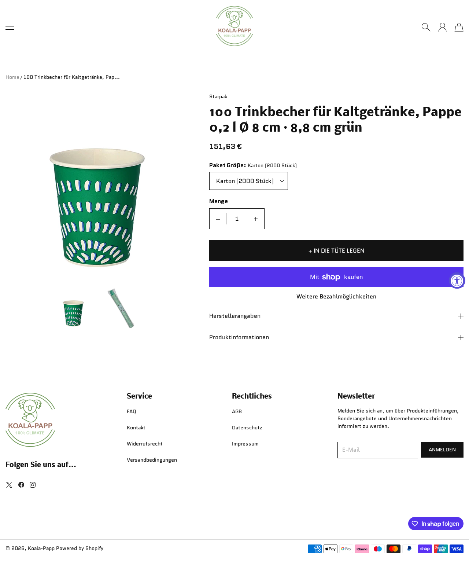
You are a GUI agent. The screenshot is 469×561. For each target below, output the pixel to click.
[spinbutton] (237, 218)
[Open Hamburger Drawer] (9, 26)
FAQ (131, 411)
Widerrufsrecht (145, 443)
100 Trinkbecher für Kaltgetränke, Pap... (71, 77)
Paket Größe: (227, 165)
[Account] (442, 27)
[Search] (426, 27)
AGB (237, 411)
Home (12, 77)
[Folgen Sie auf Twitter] (9, 484)
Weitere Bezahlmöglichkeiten (336, 297)
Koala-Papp (41, 548)
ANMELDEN (442, 449)
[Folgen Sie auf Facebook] (21, 484)
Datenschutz (247, 427)
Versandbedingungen (152, 459)
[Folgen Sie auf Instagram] (33, 484)
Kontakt (136, 427)
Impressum (245, 443)
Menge (218, 201)
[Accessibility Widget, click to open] (457, 280)
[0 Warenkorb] (459, 27)
